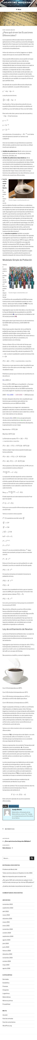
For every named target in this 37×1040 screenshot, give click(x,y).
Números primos (8, 1000)
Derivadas (6, 979)
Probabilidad (6, 1004)
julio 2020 (6, 943)
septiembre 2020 (8, 936)
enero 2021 (6, 925)
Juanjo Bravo (10, 30)
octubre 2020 (7, 933)
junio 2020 (6, 947)
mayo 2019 (6, 965)
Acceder (5, 1015)
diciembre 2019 (7, 954)
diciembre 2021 (7, 918)
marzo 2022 (6, 915)
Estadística (6, 983)
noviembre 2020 (8, 929)
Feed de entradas (8, 1018)
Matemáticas (10, 829)
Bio (6, 806)
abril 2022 (6, 911)
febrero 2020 (7, 950)
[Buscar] (32, 858)
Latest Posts (14, 806)
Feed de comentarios (9, 1022)
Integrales (6, 990)
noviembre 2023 (8, 904)
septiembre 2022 (8, 908)
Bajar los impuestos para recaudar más (14, 876)
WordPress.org (7, 1026)
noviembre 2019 (8, 957)
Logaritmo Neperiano (17, 2)
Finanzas (5, 986)
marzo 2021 (6, 922)
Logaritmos (6, 993)
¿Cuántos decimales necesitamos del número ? (17, 886)
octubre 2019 (7, 961)
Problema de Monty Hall (10, 869)
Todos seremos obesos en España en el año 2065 (17, 873)
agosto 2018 (6, 968)
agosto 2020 (6, 940)
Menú (19, 9)
